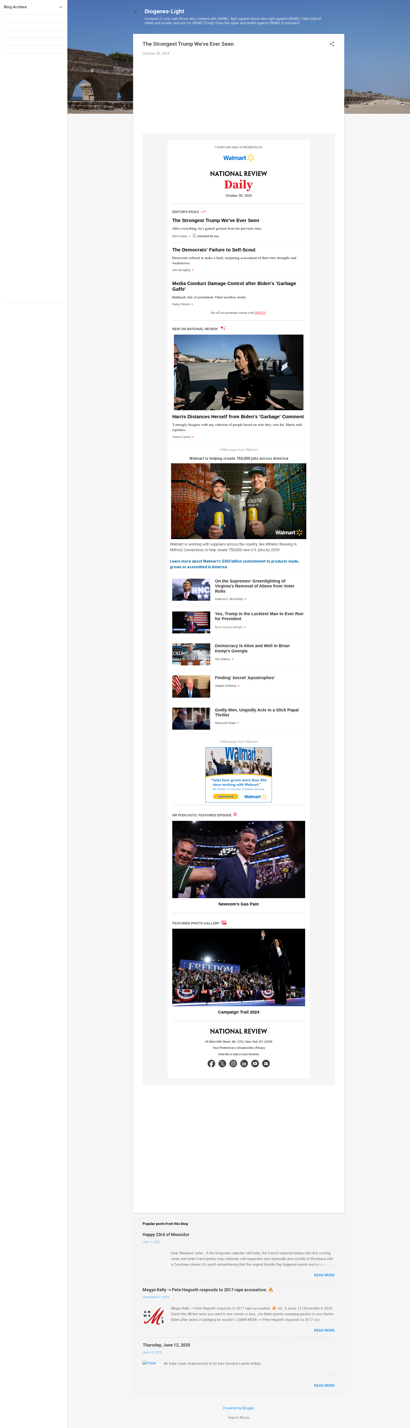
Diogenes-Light (164, 11)
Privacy (260, 1048)
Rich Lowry (181, 236)
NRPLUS (260, 312)
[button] (332, 44)
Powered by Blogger (238, 1408)
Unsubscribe (245, 1048)
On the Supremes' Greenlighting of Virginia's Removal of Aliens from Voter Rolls (254, 586)
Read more (324, 1275)
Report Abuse (238, 1417)
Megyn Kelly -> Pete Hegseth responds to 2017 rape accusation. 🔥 (208, 1289)
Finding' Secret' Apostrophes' (245, 677)
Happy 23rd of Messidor (166, 1234)
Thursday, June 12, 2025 (166, 1344)
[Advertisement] (239, 95)
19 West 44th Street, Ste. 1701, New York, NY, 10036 (238, 1041)
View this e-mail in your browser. (239, 1054)
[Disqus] (34, 116)
